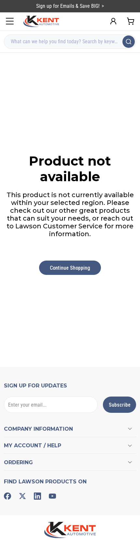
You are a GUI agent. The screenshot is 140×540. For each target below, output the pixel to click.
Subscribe (120, 405)
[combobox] (70, 41)
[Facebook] (7, 496)
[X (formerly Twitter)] (22, 496)
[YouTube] (52, 496)
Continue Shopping (70, 268)
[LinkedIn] (37, 496)
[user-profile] (113, 21)
